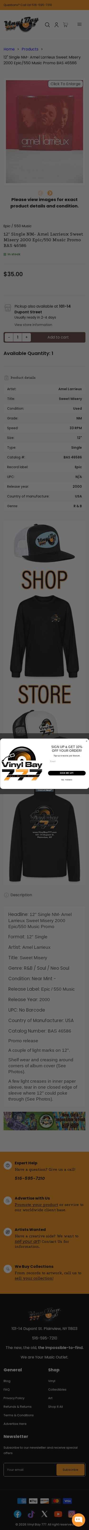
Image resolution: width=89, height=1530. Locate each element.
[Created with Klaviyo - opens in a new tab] (44, 790)
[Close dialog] (86, 741)
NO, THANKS (66, 780)
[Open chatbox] (78, 1520)
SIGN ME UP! (67, 773)
